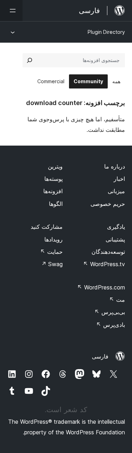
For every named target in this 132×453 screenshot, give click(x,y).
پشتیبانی (115, 239)
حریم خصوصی (107, 203)
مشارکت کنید (47, 226)
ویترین (55, 166)
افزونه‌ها (53, 191)
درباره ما (114, 166)
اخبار (119, 178)
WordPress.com (101, 287)
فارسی (100, 356)
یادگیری (116, 226)
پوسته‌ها (53, 178)
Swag (52, 264)
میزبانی (116, 191)
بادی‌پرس (110, 324)
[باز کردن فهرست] (11, 10)
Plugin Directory (106, 32)
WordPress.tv (104, 264)
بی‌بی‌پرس (109, 312)
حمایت (51, 251)
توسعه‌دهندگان (108, 251)
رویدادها (53, 239)
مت (117, 299)
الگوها (56, 203)
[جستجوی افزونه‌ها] (30, 60)
